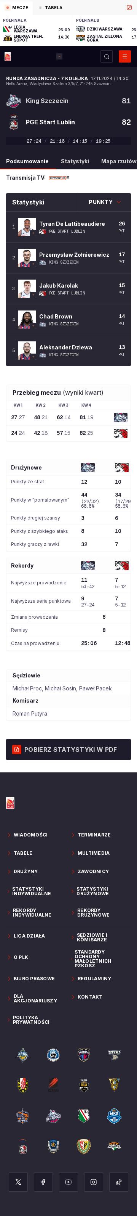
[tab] (16, 8)
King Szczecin (64, 262)
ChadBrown (55, 316)
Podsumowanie (27, 161)
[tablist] (68, 7)
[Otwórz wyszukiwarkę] (106, 56)
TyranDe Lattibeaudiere (72, 223)
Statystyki (75, 161)
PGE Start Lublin (67, 231)
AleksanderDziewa (65, 347)
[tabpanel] (68, 30)
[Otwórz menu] (125, 56)
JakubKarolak (58, 285)
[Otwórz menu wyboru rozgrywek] (59, 56)
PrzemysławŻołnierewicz (74, 254)
